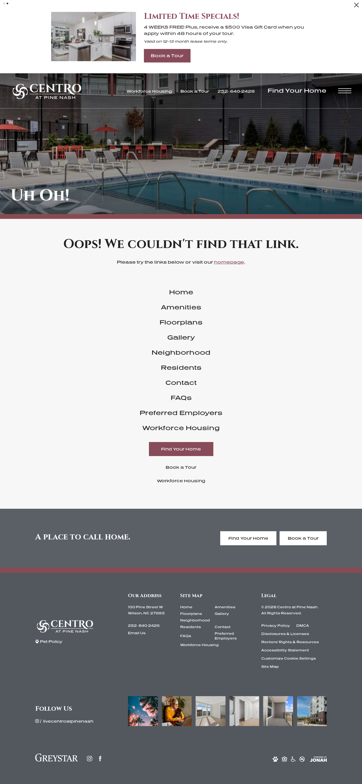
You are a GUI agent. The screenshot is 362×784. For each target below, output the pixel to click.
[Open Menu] (344, 90)
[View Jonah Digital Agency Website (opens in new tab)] (318, 758)
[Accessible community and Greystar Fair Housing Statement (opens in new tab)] (293, 758)
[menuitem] (181, 292)
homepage (229, 262)
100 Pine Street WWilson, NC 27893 (146, 610)
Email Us (136, 633)
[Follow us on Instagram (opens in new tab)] (89, 758)
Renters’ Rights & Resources (290, 642)
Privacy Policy (275, 626)
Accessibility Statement (285, 650)
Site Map (270, 667)
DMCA (302, 626)
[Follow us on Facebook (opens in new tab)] (100, 758)
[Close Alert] (356, 6)
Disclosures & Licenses (285, 634)
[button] (4, 3)
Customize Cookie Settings (288, 658)
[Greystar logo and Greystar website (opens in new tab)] (56, 759)
